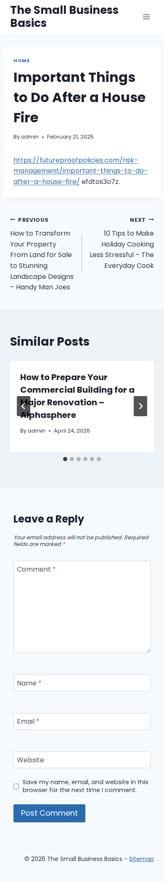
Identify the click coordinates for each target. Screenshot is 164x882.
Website (30, 760)
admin (30, 136)
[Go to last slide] (23, 406)
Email (28, 721)
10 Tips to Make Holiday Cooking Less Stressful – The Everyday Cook (122, 243)
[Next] (140, 406)
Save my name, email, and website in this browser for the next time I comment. (85, 786)
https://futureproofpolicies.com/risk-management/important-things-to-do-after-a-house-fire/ (80, 170)
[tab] (65, 459)
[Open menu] (146, 16)
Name (29, 683)
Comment (36, 569)
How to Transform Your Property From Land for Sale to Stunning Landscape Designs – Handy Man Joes (42, 254)
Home (21, 60)
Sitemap (141, 859)
